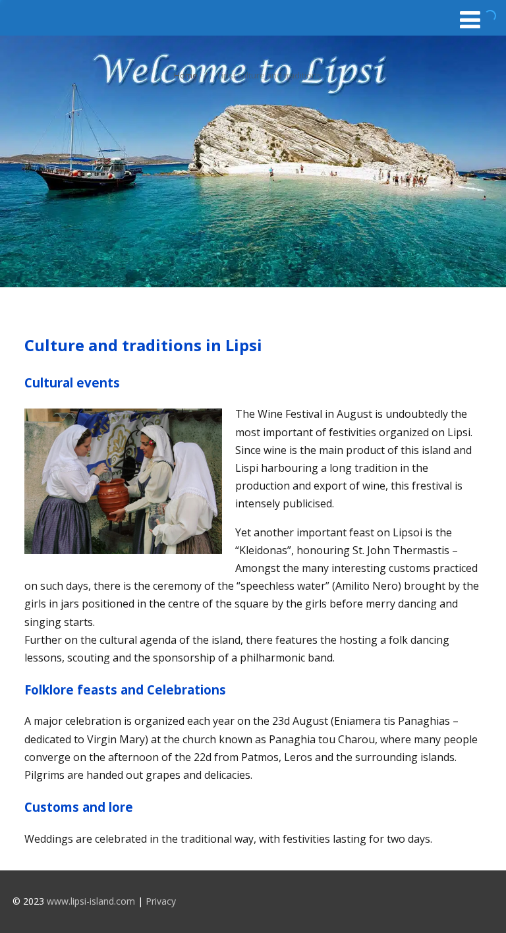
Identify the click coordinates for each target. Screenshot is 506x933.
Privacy (161, 901)
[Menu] (470, 19)
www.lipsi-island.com (91, 901)
